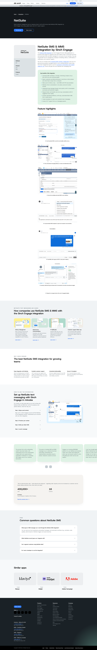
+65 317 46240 (17, 634)
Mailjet (38, 614)
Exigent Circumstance (79, 647)
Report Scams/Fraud (59, 647)
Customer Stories (56, 606)
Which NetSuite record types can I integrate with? (33, 538)
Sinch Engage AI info (56, 623)
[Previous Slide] (46, 466)
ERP (16, 62)
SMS (16, 67)
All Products (39, 623)
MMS (17, 69)
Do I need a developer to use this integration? (32, 550)
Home (15, 14)
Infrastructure (70, 609)
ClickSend (39, 619)
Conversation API (40, 609)
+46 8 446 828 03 (18, 629)
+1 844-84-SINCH (18, 624)
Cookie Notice (51, 647)
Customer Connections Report (58, 620)
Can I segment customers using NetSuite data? (32, 544)
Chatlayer (39, 620)
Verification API (40, 611)
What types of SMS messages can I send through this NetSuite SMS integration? (40, 527)
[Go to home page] (17, 3)
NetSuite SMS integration (46, 53)
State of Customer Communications (59, 619)
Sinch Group (70, 608)
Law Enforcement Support (69, 647)
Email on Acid (39, 615)
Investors (70, 614)
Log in (67, 3)
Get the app (18, 30)
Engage (17, 74)
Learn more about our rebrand (72, 5)
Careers (69, 612)
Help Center (55, 609)
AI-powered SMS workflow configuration (59, 61)
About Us (70, 604)
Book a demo (79, 3)
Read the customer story (23, 499)
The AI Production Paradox (57, 617)
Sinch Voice (39, 606)
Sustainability (70, 615)
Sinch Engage (39, 608)
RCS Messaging (56, 615)
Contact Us (70, 617)
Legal (43, 647)
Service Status (55, 611)
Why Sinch (70, 606)
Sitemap (54, 625)
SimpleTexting (39, 617)
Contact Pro (39, 622)
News (54, 604)
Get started (73, 3)
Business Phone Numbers (41, 604)
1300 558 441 (17, 639)
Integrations (20, 14)
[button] (69, 1)
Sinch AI (69, 611)
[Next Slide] (50, 466)
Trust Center (55, 608)
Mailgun (38, 612)
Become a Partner (56, 614)
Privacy (47, 647)
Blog (53, 622)
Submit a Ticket (55, 612)
